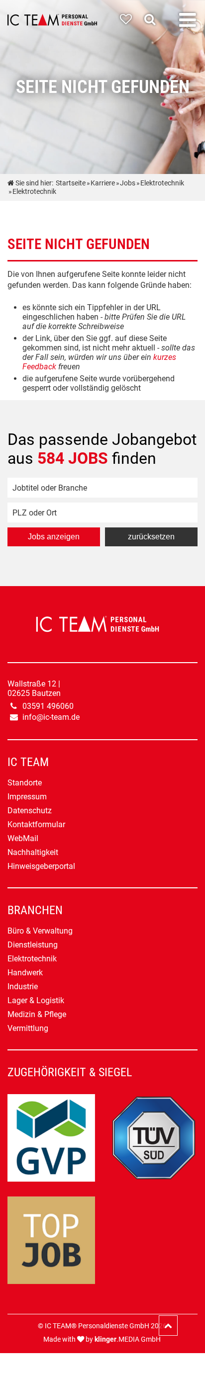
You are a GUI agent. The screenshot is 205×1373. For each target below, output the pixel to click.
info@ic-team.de (51, 717)
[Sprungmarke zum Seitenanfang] (168, 1325)
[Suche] (152, 19)
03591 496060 (48, 706)
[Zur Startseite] (52, 20)
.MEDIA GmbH (128, 1339)
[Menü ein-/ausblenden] (188, 20)
